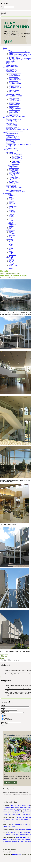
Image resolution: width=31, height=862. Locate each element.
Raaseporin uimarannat (15, 87)
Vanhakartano (12, 255)
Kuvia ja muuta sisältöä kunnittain (14, 189)
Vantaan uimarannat (11, 71)
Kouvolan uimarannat (14, 103)
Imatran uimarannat (14, 98)
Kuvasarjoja (6, 149)
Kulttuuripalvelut (4, 654)
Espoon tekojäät (10, 123)
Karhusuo (11, 210)
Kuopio (28, 809)
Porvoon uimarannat (14, 86)
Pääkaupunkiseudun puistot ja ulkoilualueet (17, 129)
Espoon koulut (9, 152)
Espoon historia (10, 135)
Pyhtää (14, 812)
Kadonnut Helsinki (10, 143)
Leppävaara (12, 235)
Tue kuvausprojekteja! (11, 65)
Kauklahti (11, 226)
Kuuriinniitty (12, 216)
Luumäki (14, 811)
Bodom (10, 245)
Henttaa (11, 240)
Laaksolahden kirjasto (14, 172)
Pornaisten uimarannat (14, 85)
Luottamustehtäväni (11, 61)
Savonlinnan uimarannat (15, 108)
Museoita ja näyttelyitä (11, 186)
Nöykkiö (11, 199)
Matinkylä (11, 241)
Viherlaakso (12, 237)
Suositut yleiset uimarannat (13, 94)
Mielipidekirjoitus (7, 719)
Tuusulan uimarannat (14, 91)
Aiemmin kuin (4, 721)
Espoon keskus (13, 206)
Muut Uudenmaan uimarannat (13, 73)
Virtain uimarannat (13, 114)
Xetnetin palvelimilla (16, 854)
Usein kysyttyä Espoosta (9, 826)
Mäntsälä (24, 811)
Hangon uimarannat (14, 74)
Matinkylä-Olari (9, 239)
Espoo (1, 655)
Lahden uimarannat (14, 106)
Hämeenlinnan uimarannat (15, 96)
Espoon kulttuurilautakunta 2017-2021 (18, 56)
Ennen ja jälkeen (19, 817)
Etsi (2, 7)
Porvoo (5, 812)
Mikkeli (19, 811)
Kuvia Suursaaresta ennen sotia (11, 841)
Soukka (11, 202)
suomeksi (3, 12)
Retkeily (5, 117)
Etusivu (5, 48)
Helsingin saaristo (10, 128)
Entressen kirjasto (13, 166)
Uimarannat (6, 67)
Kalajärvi (11, 247)
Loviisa (9, 811)
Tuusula (14, 814)
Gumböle (11, 207)
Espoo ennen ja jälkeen (12, 133)
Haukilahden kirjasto (14, 168)
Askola (11, 805)
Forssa (23, 805)
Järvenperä (11, 208)
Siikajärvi (11, 222)
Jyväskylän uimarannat (14, 100)
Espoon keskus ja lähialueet (13, 205)
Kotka (19, 809)
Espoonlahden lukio (17, 154)
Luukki (10, 251)
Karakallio (11, 231)
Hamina (28, 805)
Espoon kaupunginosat (12, 150)
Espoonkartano (12, 224)
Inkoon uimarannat (13, 77)
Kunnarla (11, 215)
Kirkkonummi (13, 809)
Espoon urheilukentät (11, 125)
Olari (10, 243)
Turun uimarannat (13, 112)
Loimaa (5, 811)
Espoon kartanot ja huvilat (12, 136)
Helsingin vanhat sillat (11, 140)
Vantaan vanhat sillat (11, 148)
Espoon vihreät (13, 851)
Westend (11, 268)
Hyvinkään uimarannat (14, 75)
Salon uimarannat (13, 107)
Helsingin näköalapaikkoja (12, 127)
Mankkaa (11, 261)
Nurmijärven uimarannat (15, 83)
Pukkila (10, 812)
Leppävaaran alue (10, 230)
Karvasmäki (12, 211)
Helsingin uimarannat (11, 70)
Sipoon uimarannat (13, 88)
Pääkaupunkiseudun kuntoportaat (14, 131)
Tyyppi (3, 714)
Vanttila (10, 228)
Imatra (12, 807)
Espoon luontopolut (11, 120)
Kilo (10, 232)
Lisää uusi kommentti (5, 659)
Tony (4, 49)
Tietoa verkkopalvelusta (12, 66)
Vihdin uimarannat (13, 92)
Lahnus (10, 249)
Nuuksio (11, 220)
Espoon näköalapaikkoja (12, 121)
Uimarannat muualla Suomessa (14, 95)
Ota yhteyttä (9, 63)
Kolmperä (11, 214)
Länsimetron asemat (11, 185)
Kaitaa (10, 197)
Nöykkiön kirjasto (13, 174)
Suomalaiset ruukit (10, 145)
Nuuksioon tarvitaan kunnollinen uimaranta (16, 672)
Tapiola (10, 266)
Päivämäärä (4, 722)
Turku (9, 814)
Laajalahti (11, 260)
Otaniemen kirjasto (13, 177)
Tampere (5, 814)
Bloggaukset (12, 53)
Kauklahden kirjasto (14, 170)
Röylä (10, 253)
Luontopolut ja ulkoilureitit (22, 819)
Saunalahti (11, 201)
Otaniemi (11, 264)
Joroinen (17, 807)
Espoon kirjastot (10, 165)
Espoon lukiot (12, 153)
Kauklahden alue (10, 223)
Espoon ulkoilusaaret (11, 124)
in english (3, 15)
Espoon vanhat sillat (11, 137)
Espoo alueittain (7, 193)
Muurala (11, 218)
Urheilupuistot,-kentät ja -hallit (13, 190)
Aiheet (3, 705)
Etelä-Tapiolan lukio (17, 156)
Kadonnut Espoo (10, 141)
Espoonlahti (12, 195)
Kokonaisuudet (5, 711)
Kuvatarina (6, 718)
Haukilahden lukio (16, 157)
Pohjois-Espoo (9, 244)
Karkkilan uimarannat (14, 78)
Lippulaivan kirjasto (14, 173)
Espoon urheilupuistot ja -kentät (17, 191)
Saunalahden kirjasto (14, 178)
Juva (29, 807)
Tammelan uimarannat (14, 110)
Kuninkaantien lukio (17, 158)
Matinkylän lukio (16, 161)
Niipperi (11, 252)
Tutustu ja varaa (10, 782)
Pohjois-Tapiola (13, 265)
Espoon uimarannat (11, 69)
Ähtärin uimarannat (13, 115)
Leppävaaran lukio (16, 160)
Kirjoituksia (8, 50)
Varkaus (28, 814)
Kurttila (10, 227)
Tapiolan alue (9, 257)
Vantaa (23, 814)
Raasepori (20, 812)
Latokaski (11, 198)
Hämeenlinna (6, 807)
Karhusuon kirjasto (13, 169)
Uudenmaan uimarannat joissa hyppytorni (16, 116)
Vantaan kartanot (23, 834)
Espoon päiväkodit (10, 183)
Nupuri (10, 219)
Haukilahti (11, 259)
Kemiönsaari (6, 809)
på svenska (4, 13)
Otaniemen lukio (16, 162)
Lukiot (13, 819)
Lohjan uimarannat (13, 81)
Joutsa (25, 807)
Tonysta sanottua (10, 62)
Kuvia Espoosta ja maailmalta (12, 273)
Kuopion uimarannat (14, 104)
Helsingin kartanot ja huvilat (13, 139)
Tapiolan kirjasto (13, 181)
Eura (19, 805)
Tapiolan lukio (15, 164)
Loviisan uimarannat (14, 82)
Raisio (25, 812)
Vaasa (18, 814)
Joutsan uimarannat (14, 99)
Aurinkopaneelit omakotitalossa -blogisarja (19, 52)
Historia (5, 132)
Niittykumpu (12, 263)
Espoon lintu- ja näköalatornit (13, 119)
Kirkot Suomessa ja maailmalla (14, 187)
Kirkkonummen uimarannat (15, 79)
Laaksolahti (12, 234)
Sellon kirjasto (12, 179)
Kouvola (24, 809)
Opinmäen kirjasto (13, 176)
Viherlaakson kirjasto (14, 182)
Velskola (11, 256)
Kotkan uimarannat (13, 102)
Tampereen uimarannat (14, 111)
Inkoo (21, 807)
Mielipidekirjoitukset (14, 57)
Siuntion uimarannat (14, 90)
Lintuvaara (11, 236)
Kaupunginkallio (13, 212)
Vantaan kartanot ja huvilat (12, 146)
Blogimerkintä (6, 716)
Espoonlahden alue (11, 194)
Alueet (3, 708)
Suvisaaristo (12, 203)
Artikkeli (5, 715)
